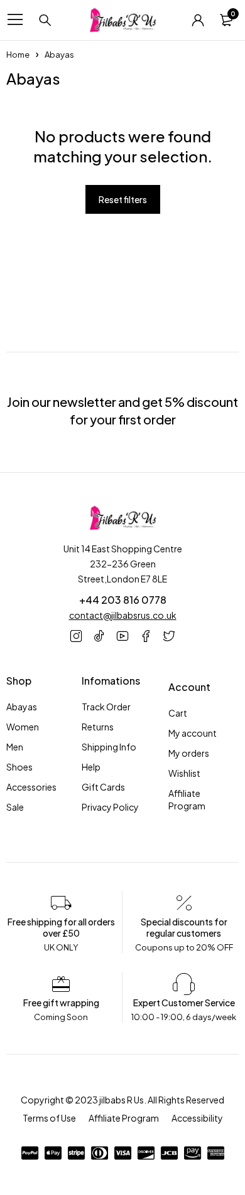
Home (18, 55)
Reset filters (123, 199)
